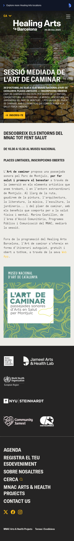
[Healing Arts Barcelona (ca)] (37, 25)
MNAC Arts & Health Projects (27, 490)
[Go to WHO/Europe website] (14, 381)
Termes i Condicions (45, 529)
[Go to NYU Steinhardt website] (24, 401)
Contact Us (17, 501)
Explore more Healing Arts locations (23, 5)
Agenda (12, 450)
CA (5, 16)
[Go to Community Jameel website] (18, 421)
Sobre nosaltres (23, 471)
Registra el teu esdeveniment (22, 460)
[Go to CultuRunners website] (47, 421)
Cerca (11, 479)
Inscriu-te (16, 115)
